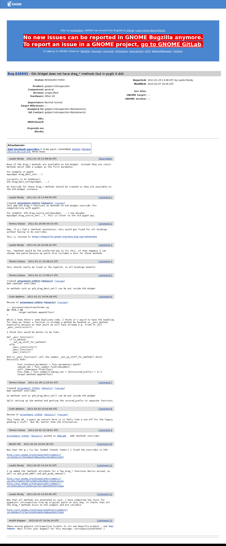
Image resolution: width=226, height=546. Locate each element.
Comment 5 (105, 275)
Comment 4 (105, 261)
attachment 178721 (28, 203)
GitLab (130, 30)
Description (105, 158)
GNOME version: (135, 98)
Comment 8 (105, 409)
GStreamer (121, 51)
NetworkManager (162, 51)
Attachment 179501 (18, 436)
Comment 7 (105, 382)
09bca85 (61, 436)
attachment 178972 (28, 281)
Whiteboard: (36, 122)
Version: (38, 92)
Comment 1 (105, 197)
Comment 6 (105, 296)
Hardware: (37, 96)
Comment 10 (104, 444)
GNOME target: (136, 95)
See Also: (140, 91)
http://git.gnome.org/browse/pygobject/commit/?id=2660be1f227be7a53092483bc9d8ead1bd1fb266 (37, 511)
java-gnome (136, 51)
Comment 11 (104, 465)
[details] (47, 203)
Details (76, 149)
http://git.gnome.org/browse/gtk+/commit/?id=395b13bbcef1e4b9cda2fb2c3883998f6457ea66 (35, 484)
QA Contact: (36, 112)
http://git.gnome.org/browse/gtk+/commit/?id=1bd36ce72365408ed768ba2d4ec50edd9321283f (35, 456)
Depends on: (35, 128)
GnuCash (108, 51)
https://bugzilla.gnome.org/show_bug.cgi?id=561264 (64, 237)
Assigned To (35, 109)
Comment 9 (105, 430)
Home (20, 4)
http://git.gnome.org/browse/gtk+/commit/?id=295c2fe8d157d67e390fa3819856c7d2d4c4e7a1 (35, 479)
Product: (38, 86)
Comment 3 (105, 245)
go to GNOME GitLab (171, 44)
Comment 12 (104, 494)
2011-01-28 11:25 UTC (19, 152)
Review (86, 149)
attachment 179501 (28, 388)
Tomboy (177, 51)
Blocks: (39, 131)
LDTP (148, 51)
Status (39, 80)
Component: (36, 89)
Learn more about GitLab (150, 30)
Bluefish (85, 51)
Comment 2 (105, 223)
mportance (35, 102)
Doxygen (96, 51)
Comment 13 (104, 520)
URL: (41, 118)
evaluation (77, 30)
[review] (59, 203)
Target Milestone (32, 105)
